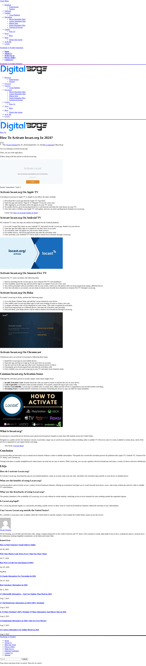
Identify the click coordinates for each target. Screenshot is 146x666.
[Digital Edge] (24, 74)
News (7, 33)
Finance (12, 9)
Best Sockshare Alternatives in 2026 (13, 585)
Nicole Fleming (11, 145)
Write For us (9, 56)
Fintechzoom (13, 7)
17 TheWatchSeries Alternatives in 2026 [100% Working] (22, 603)
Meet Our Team (10, 645)
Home (7, 51)
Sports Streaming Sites (17, 25)
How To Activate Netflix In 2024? (25, 213)
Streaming (8, 17)
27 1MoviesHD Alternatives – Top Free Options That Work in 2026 (26, 594)
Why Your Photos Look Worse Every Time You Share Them (23, 554)
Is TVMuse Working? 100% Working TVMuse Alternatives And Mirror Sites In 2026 (33, 612)
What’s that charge (15, 40)
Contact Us (9, 60)
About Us (8, 54)
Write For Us (9, 649)
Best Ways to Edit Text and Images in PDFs (17, 563)
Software (8, 11)
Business (8, 5)
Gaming (7, 13)
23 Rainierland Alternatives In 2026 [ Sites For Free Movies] (23, 621)
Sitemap (7, 655)
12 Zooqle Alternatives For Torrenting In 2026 (18, 576)
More (6, 38)
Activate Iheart (18, 446)
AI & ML (8, 42)
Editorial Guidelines (12, 651)
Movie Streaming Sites (17, 19)
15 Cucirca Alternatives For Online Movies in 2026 (19, 630)
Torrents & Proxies (16, 27)
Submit (24, 659)
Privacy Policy (10, 58)
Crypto (7, 44)
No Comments (48, 145)
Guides (7, 29)
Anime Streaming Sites (17, 21)
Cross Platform (14, 15)
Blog (11, 36)
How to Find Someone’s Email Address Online (18, 545)
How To (12, 31)
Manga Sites (13, 23)
